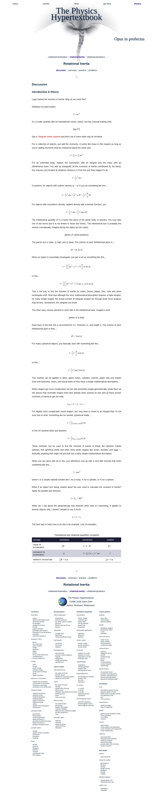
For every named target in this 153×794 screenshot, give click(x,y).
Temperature (59, 618)
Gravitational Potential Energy (42, 721)
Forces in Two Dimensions (40, 655)
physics (137, 3)
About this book (105, 757)
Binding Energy (105, 657)
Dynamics (36, 649)
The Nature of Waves (61, 673)
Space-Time (104, 618)
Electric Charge (82, 618)
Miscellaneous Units (107, 695)
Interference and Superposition (64, 676)
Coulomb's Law (82, 620)
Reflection (58, 720)
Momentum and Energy (40, 685)
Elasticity (35, 738)
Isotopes (103, 651)
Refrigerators (59, 658)
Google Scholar (105, 768)
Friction (35, 653)
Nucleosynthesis (106, 662)
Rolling (34, 704)
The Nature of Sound (61, 685)
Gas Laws (58, 623)
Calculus (103, 719)
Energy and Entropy (61, 660)
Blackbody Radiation (107, 628)
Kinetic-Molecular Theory (62, 625)
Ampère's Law (82, 668)
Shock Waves (59, 690)
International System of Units (109, 690)
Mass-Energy (105, 620)
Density (35, 744)
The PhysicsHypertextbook (76, 14)
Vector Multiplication (107, 730)
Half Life (103, 655)
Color (56, 714)
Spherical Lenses (60, 726)
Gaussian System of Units (108, 692)
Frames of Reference (39, 658)
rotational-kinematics (57, 57)
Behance (103, 765)
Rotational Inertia (38, 695)
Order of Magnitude (106, 707)
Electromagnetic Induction (86, 676)
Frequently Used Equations (109, 738)
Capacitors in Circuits (84, 657)
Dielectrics (81, 635)
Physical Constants (106, 740)
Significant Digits (106, 705)
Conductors (81, 627)
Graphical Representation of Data (110, 713)
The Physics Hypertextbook (81, 598)
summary (72, 70)
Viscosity (35, 751)
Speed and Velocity (38, 621)
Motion (35, 618)
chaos (15, 3)
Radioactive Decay (106, 653)
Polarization (59, 705)
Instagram (104, 770)
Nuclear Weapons (106, 664)
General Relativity (106, 621)
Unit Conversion (105, 699)
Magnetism (81, 665)
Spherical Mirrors (60, 724)
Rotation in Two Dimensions (41, 706)
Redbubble (104, 790)
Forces (34, 642)
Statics (35, 651)
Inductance (81, 682)
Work (34, 664)
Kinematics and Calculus (40, 630)
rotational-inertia (77, 57)
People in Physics (106, 746)
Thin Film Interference (61, 712)
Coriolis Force (37, 707)
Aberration (58, 728)
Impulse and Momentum (40, 681)
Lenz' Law (80, 680)
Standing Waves (60, 693)
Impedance (81, 695)
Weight (35, 647)
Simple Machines (38, 675)
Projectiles (36, 634)
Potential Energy (38, 670)
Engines (57, 657)
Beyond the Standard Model (109, 679)
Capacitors (81, 633)
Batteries (80, 637)
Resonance (36, 736)
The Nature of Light (60, 703)
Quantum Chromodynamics (109, 675)
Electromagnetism (83, 666)
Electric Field (81, 621)
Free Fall (35, 627)
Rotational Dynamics (39, 697)
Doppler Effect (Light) (61, 707)
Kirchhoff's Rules (83, 658)
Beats (57, 695)
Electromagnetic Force (84, 670)
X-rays (102, 631)
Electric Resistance (83, 645)
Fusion (102, 660)
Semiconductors (105, 643)
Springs (35, 731)
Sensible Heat (59, 633)
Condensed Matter (106, 645)
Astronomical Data (106, 742)
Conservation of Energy (40, 671)
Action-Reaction (37, 646)
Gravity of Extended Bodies (41, 724)
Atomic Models (105, 641)
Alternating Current (83, 693)
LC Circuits (81, 692)
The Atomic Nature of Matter (63, 621)
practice (82, 70)
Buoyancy (36, 748)
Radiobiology (104, 665)
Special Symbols (106, 737)
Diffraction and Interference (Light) (65, 711)
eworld (46, 3)
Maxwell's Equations (84, 702)
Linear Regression (106, 715)
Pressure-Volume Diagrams (63, 655)
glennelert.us (105, 763)
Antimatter (104, 633)
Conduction (58, 643)
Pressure (35, 746)
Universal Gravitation (39, 717)
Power (34, 673)
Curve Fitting (104, 717)
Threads (103, 772)
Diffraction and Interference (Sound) (66, 692)
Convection (58, 645)
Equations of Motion (39, 625)
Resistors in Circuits (84, 653)
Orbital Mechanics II (39, 723)
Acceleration (36, 623)
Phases (57, 627)
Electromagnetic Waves (85, 703)
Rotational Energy (38, 702)
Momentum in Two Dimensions (42, 687)
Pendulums (36, 734)
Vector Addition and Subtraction (110, 727)
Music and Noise (60, 697)
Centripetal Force (38, 656)
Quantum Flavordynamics (108, 677)
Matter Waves (105, 640)
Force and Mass (37, 644)
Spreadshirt (104, 788)
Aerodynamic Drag (38, 753)
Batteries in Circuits (84, 655)
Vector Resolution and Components (111, 729)
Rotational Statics (38, 698)
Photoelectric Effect (106, 630)
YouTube (103, 774)
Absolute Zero (59, 662)
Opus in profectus (129, 38)
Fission (103, 658)
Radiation (58, 647)
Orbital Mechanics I (38, 719)
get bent (107, 3)
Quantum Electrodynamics (109, 674)
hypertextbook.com (106, 780)
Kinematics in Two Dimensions (42, 632)
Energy (35, 666)
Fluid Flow (35, 750)
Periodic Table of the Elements (110, 744)
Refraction (58, 722)
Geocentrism (36, 714)
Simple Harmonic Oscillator (41, 733)
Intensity (57, 686)
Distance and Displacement (41, 620)
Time (102, 697)
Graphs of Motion (38, 629)
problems (92, 70)
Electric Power (82, 647)
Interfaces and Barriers (62, 678)
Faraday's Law (82, 678)
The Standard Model (107, 672)
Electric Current (82, 643)
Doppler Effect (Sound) (62, 688)
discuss (61, 70)
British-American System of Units (110, 693)
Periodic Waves (60, 675)
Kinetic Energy (37, 668)
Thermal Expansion (61, 620)
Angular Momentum (39, 700)
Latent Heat (58, 635)
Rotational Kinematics (39, 693)
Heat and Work (59, 653)
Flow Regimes (37, 755)
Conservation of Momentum (41, 683)
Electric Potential (83, 623)
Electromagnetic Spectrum (86, 705)
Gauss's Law (81, 625)
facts (76, 3)
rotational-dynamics (96, 57)
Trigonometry (104, 725)
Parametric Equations (39, 636)
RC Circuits (81, 688)
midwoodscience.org (107, 782)
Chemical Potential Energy (63, 637)
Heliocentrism (37, 715)
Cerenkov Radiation (61, 709)
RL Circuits (80, 690)
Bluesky (103, 767)
